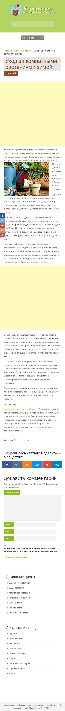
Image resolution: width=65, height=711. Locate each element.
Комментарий (12, 492)
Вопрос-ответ (15, 607)
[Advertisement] (32, 114)
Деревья (13, 633)
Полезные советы (23, 51)
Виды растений (16, 588)
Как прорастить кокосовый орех (19, 409)
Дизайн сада (15, 648)
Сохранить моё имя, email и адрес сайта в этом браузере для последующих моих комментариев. (30, 549)
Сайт (7, 538)
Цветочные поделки (18, 612)
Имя (7, 524)
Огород (12, 658)
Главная (8, 51)
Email (8, 531)
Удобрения (14, 643)
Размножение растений (20, 598)
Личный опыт (15, 603)
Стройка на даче (17, 668)
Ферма (12, 673)
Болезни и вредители (19, 583)
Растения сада (16, 638)
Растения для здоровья (20, 663)
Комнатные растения (19, 593)
